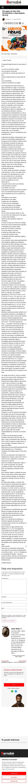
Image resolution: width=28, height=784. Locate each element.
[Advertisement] (14, 722)
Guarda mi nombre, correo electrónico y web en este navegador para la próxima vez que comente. (13, 616)
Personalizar (14, 777)
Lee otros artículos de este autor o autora (18, 656)
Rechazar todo (14, 781)
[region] (14, 770)
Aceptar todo (14, 773)
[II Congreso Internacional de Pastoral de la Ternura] (14, 38)
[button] (2, 7)
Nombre (4, 596)
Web (2, 608)
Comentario (5, 578)
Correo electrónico (7, 602)
